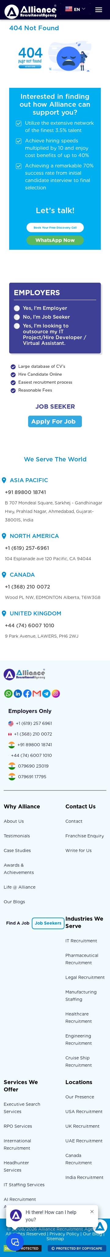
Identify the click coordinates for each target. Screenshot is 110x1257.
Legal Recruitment (85, 977)
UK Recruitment (82, 1126)
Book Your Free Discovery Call (55, 227)
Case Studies (17, 850)
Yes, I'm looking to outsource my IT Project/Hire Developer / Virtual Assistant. (54, 334)
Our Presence (79, 1096)
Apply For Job (53, 421)
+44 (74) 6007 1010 (29, 625)
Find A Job (17, 923)
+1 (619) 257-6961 (27, 548)
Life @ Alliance (19, 887)
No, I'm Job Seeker (46, 317)
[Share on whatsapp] (8, 693)
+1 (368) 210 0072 (27, 587)
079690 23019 (33, 766)
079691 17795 (32, 776)
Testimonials (17, 835)
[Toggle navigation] (98, 9)
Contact (73, 821)
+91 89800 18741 (25, 492)
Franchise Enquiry (84, 835)
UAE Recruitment (84, 1140)
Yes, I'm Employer (45, 308)
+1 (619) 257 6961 (34, 723)
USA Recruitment (84, 1111)
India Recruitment (84, 1177)
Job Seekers (48, 923)
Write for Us (78, 850)
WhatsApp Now (55, 240)
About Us (14, 821)
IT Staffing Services (24, 1184)
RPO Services (18, 1126)
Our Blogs (14, 901)
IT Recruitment (81, 940)
